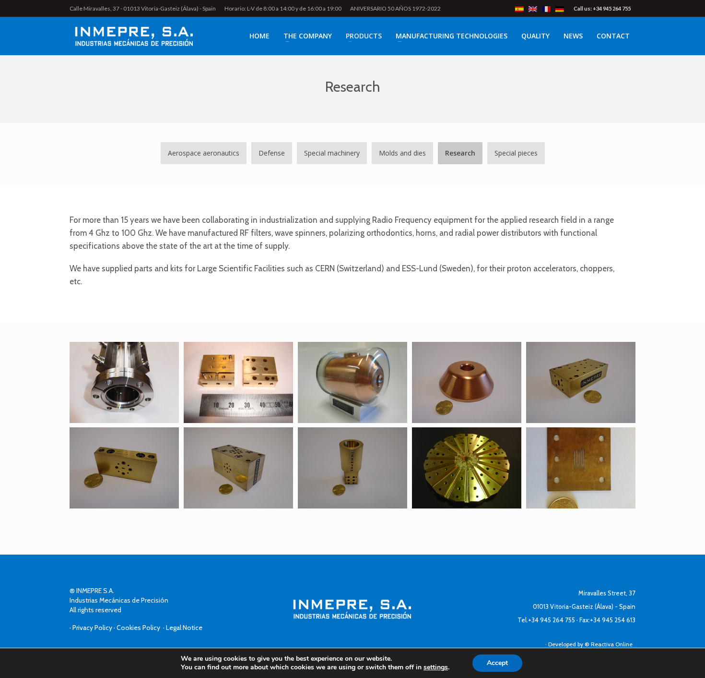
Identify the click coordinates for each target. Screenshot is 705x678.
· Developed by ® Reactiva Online (590, 644)
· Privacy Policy (92, 627)
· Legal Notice (182, 627)
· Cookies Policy (138, 627)
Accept (497, 662)
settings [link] (435, 667)
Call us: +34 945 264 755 (602, 8)
